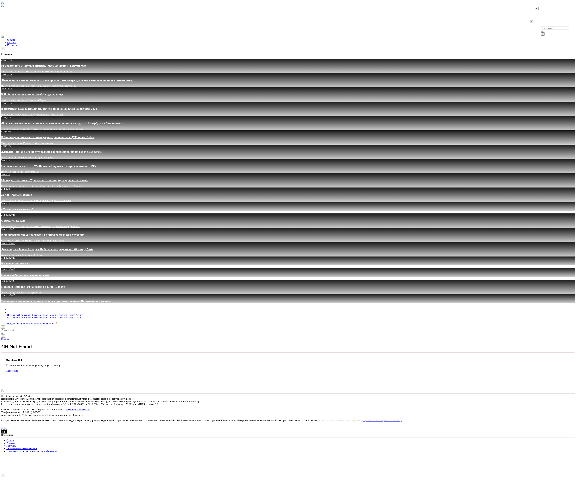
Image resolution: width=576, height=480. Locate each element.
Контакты (546, 22)
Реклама (545, 19)
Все (9, 315)
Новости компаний (58, 315)
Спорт (44, 315)
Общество (35, 315)
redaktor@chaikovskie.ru (78, 409)
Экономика (24, 315)
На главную (12, 370)
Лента (15, 315)
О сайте (545, 17)
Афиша (79, 315)
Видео (72, 315)
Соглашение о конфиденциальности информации (31, 451)
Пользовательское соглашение (21, 448)
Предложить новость (18, 323)
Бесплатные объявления (41, 323)
